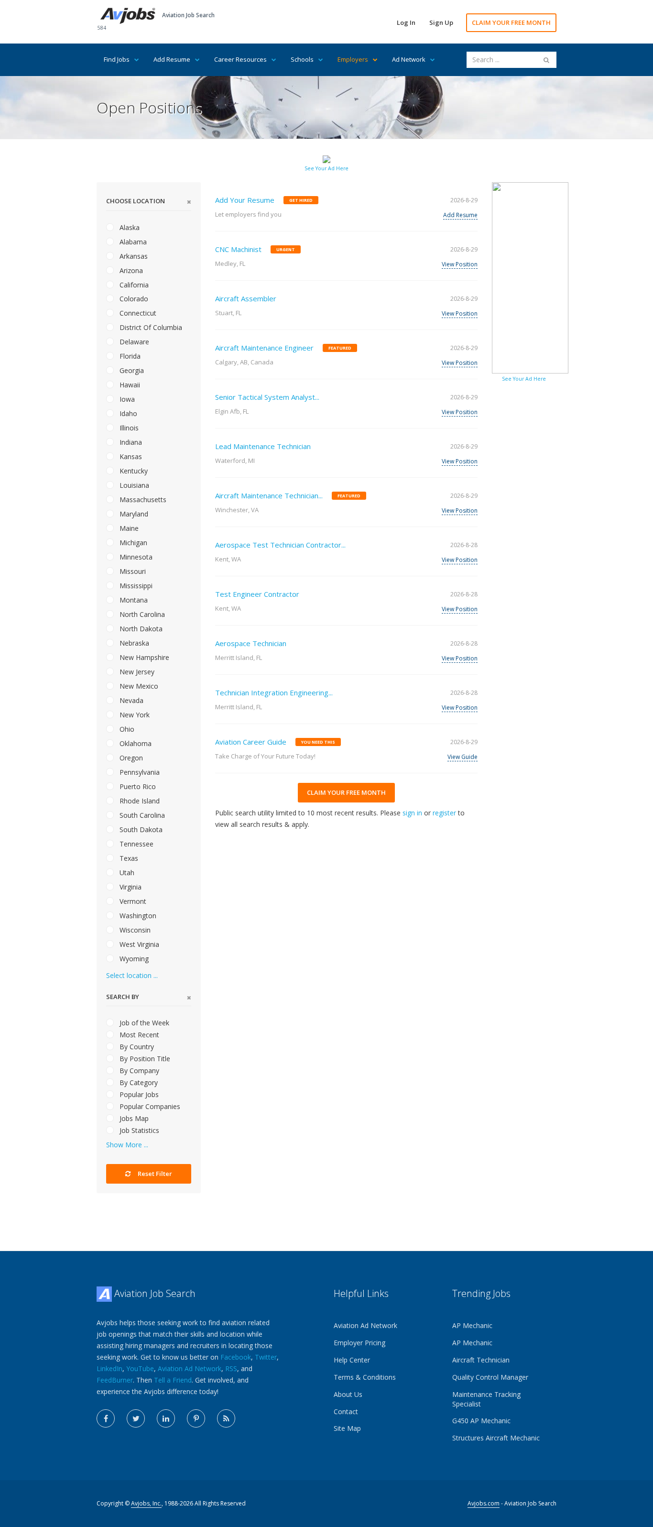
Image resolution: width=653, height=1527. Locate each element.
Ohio (126, 729)
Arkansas (133, 256)
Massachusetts (142, 499)
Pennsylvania (139, 772)
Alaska (129, 227)
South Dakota (140, 829)
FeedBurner (115, 1379)
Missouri (132, 571)
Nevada (130, 700)
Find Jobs (117, 59)
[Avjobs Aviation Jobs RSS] (226, 1418)
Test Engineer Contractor (257, 594)
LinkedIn (109, 1368)
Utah (126, 872)
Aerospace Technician (250, 643)
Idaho (127, 413)
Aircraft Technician (481, 1359)
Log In (406, 22)
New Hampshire (143, 657)
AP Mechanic (472, 1325)
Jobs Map (133, 1118)
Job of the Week (143, 1022)
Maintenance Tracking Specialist (486, 1399)
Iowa (126, 399)
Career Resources (240, 59)
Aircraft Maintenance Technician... (269, 495)
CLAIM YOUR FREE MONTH (511, 22)
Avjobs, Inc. (146, 1503)
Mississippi (135, 585)
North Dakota (140, 628)
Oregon (130, 757)
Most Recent (138, 1034)
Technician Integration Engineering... (274, 692)
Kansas (130, 456)
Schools (302, 59)
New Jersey (136, 671)
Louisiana (133, 485)
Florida (129, 356)
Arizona (130, 270)
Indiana (130, 442)
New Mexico (138, 686)
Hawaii (129, 384)
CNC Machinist (238, 249)
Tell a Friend (173, 1379)
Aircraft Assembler (245, 298)
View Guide (462, 757)
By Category (138, 1082)
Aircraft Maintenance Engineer (264, 347)
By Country (136, 1046)
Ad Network (408, 59)
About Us (348, 1394)
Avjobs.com (484, 1503)
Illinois (128, 427)
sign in (412, 812)
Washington (137, 915)
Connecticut (137, 313)
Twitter (266, 1357)
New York (134, 714)
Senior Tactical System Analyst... (267, 397)
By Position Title (144, 1058)
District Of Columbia (150, 327)
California (133, 284)
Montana (133, 599)
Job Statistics (138, 1130)
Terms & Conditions (365, 1377)
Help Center (352, 1359)
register (444, 812)
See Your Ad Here (326, 168)
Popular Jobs (138, 1094)
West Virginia (138, 944)
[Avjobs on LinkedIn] (166, 1418)
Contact (346, 1411)
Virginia (129, 886)
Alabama (132, 241)
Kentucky (133, 470)
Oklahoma (135, 743)
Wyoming (133, 958)
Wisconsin (134, 929)
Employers (352, 59)
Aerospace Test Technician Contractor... (280, 544)
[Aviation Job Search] (127, 15)
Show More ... (127, 1144)
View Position (460, 264)
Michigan (132, 542)
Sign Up (441, 22)
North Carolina (141, 614)
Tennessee (135, 843)
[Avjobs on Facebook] (106, 1418)
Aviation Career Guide (250, 742)
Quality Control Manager (490, 1377)
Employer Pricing (359, 1342)
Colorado (133, 298)
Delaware (133, 341)
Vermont (132, 901)
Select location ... (132, 975)
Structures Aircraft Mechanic (496, 1437)
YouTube (140, 1368)
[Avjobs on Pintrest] (196, 1418)
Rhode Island (139, 800)
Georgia (131, 370)
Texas (128, 858)
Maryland (133, 513)
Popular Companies (149, 1106)
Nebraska (133, 643)
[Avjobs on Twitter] (136, 1418)
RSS (231, 1368)
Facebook (235, 1357)
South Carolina (141, 815)
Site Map (347, 1428)
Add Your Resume (244, 200)
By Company (138, 1070)
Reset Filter (154, 1173)
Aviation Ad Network (189, 1368)
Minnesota (135, 556)
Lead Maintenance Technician (263, 446)
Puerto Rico (137, 786)
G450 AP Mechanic (481, 1420)
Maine (128, 528)
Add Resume (171, 59)
